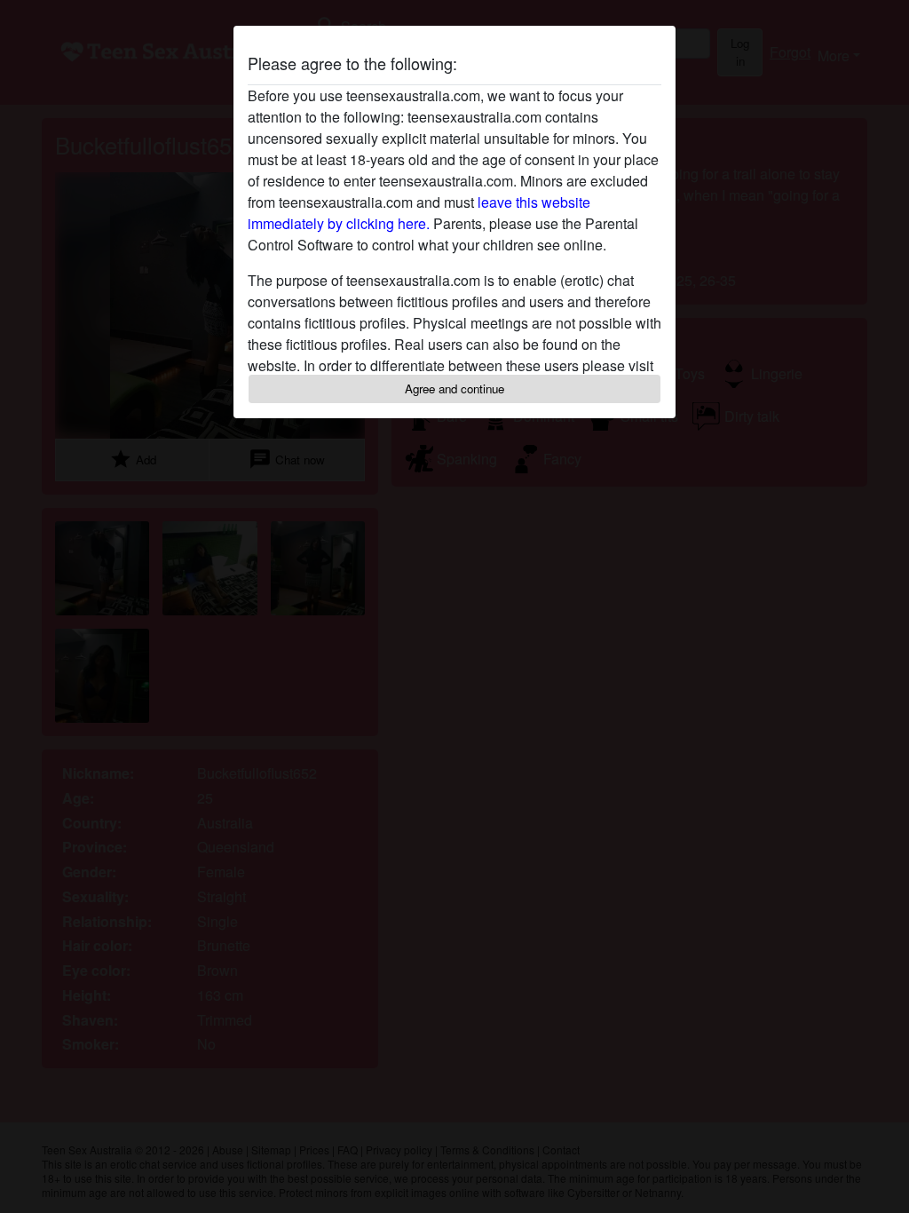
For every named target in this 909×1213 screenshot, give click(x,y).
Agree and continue (454, 388)
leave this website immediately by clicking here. (419, 213)
